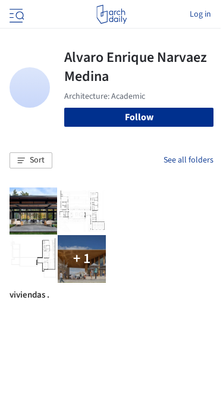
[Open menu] (15, 14)
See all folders (188, 160)
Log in (200, 14)
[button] (31, 160)
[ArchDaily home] (111, 14)
